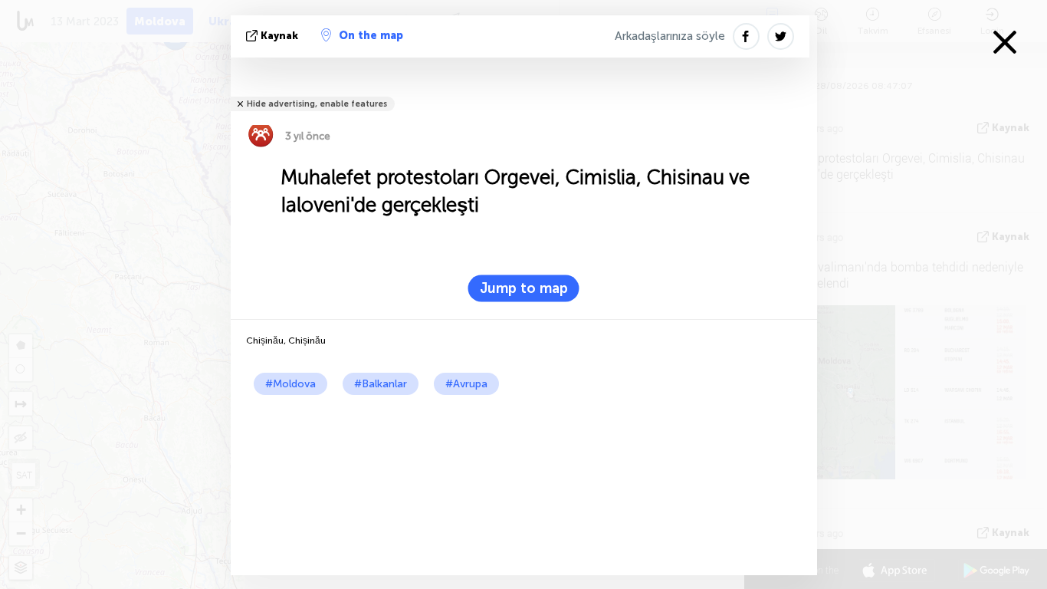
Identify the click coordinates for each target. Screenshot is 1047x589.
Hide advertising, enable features (317, 104)
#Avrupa (466, 383)
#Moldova (290, 383)
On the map (371, 35)
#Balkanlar (380, 383)
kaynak (279, 35)
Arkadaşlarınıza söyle (670, 36)
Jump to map (524, 288)
